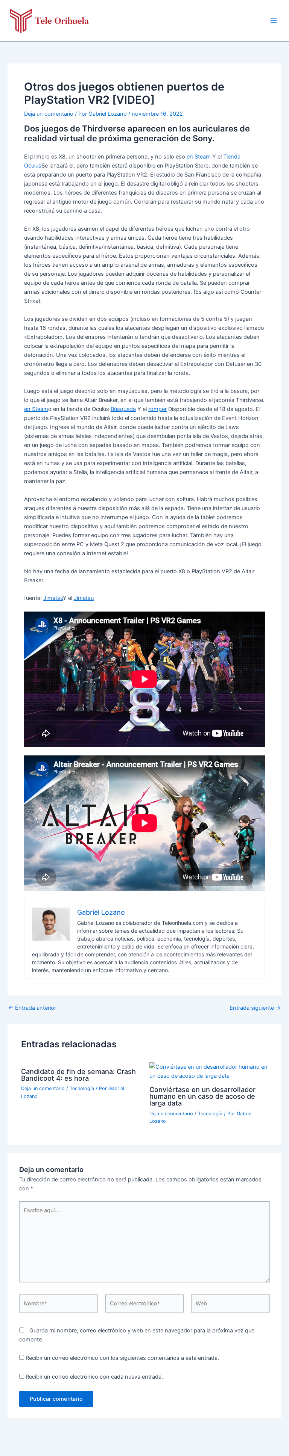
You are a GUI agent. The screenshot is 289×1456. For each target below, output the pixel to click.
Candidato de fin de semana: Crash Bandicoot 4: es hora (78, 1074)
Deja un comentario (48, 113)
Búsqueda (123, 409)
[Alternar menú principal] (273, 21)
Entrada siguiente (255, 1008)
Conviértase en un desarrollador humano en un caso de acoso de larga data (202, 1096)
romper (157, 409)
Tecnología (82, 1088)
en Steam (199, 156)
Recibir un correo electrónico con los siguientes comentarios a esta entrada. (122, 1358)
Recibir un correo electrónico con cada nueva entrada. (94, 1376)
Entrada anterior (32, 1008)
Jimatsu (53, 598)
